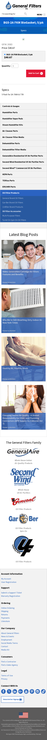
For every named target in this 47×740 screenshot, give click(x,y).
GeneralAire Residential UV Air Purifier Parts (22, 155)
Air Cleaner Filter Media (13, 137)
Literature (5, 621)
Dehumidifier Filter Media (14, 149)
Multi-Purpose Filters (11, 215)
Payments (5, 618)
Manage (38, 734)
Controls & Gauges (10, 106)
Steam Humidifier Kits (12, 124)
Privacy (4, 679)
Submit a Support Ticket (11, 592)
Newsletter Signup (12, 699)
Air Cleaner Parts (10, 131)
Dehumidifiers (35, 730)
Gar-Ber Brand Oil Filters (12, 202)
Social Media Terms (9, 643)
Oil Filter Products (10, 193)
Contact (4, 646)
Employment (6, 639)
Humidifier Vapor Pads (12, 118)
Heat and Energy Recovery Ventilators (31, 731)
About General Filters (10, 633)
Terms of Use (7, 675)
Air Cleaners (4, 730)
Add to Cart (36, 73)
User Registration (8, 582)
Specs (23, 30)
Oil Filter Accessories (11, 211)
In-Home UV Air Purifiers (16, 730)
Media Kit (5, 649)
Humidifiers (27, 730)
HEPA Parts (7, 174)
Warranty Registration (10, 596)
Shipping (4, 611)
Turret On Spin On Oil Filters (14, 220)
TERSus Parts (8, 180)
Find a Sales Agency (9, 665)
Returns (4, 614)
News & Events (7, 636)
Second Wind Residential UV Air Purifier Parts (23, 162)
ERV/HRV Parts (9, 186)
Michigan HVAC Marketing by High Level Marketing (20, 734)
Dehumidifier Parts (11, 143)
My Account (6, 578)
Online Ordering (7, 608)
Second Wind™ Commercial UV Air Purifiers (21, 168)
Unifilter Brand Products (12, 207)
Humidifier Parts (10, 112)
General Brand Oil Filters (12, 198)
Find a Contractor (8, 661)
